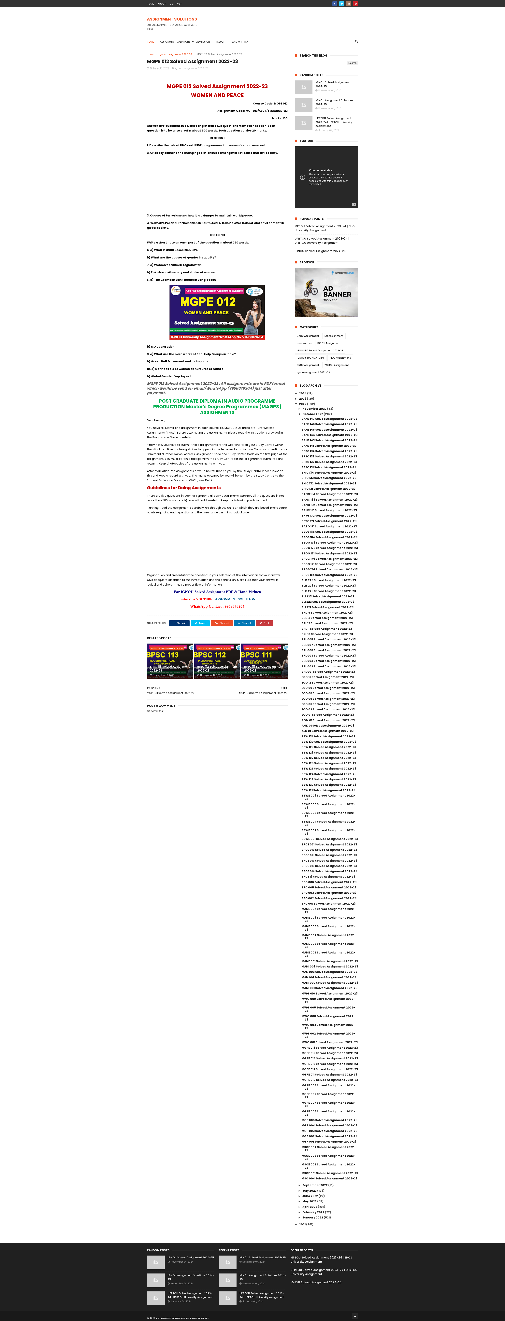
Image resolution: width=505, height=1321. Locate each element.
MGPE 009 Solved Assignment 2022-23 (328, 1087)
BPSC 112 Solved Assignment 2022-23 (217, 669)
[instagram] (348, 3)
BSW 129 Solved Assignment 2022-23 (329, 747)
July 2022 (309, 1191)
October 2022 (313, 414)
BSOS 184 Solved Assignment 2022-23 (329, 537)
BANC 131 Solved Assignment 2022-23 (329, 510)
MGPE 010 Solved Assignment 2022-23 (330, 1080)
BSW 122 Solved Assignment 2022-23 (329, 785)
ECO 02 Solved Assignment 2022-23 (328, 709)
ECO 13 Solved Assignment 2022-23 (328, 677)
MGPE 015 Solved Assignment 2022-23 (330, 1053)
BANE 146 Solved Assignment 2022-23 (329, 424)
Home (150, 41)
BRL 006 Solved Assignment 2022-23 (329, 650)
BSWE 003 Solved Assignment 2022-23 (328, 814)
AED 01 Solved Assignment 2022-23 (328, 731)
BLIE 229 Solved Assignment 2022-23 (329, 580)
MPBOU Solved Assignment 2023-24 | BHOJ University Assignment (325, 228)
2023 (303, 399)
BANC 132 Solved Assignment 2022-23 (330, 505)
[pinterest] (355, 3)
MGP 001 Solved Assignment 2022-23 (329, 1142)
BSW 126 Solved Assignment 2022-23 (329, 763)
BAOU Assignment (308, 336)
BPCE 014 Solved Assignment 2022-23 (329, 871)
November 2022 (314, 409)
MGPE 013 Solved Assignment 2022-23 (330, 1064)
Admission (203, 41)
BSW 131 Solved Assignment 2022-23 (328, 736)
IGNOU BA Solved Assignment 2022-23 (320, 350)
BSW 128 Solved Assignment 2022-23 (329, 753)
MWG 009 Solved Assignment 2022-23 (328, 1000)
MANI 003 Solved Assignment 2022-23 (330, 966)
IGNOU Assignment (329, 343)
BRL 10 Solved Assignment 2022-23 (327, 634)
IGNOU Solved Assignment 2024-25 (320, 251)
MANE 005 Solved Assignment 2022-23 (328, 928)
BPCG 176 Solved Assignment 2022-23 (330, 559)
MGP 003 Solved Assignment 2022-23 (329, 1131)
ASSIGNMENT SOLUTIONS (172, 19)
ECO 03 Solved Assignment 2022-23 (328, 704)
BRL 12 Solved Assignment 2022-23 (327, 623)
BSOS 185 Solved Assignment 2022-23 (329, 532)
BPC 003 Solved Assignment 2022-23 (329, 893)
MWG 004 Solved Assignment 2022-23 (328, 1026)
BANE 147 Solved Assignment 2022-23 (329, 419)
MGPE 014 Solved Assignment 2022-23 (330, 1058)
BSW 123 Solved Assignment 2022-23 (329, 779)
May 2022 (309, 1201)
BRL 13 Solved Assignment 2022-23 (327, 618)
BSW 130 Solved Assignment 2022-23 (329, 742)
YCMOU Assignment (337, 365)
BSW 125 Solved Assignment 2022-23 (329, 769)
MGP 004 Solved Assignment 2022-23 (329, 1125)
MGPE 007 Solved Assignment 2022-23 (328, 1104)
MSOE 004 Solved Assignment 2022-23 (328, 1148)
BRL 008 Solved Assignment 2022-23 (329, 639)
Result (220, 41)
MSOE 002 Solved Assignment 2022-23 (328, 1166)
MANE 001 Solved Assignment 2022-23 (330, 961)
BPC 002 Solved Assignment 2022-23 (329, 898)
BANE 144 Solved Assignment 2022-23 (329, 435)
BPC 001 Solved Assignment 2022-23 (329, 904)
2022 (303, 404)
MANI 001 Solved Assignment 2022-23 (329, 988)
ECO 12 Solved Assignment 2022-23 (328, 683)
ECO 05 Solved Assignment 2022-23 (328, 699)
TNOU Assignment (308, 365)
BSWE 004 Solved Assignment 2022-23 (328, 823)
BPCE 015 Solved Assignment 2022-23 (329, 866)
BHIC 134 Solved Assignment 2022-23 (329, 473)
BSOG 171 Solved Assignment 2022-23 (329, 553)
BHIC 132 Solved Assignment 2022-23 (329, 483)
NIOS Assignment (340, 357)
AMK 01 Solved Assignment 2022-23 (328, 726)
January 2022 (313, 1217)
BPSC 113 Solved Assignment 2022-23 (170, 669)
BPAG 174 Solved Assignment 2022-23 (330, 569)
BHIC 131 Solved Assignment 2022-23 (328, 489)
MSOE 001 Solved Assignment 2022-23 (330, 1173)
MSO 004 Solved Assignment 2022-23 (329, 1178)
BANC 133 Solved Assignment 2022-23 (330, 500)
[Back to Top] (355, 1316)
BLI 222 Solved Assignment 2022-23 (328, 602)
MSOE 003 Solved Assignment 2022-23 (328, 1157)
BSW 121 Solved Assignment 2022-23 (328, 790)
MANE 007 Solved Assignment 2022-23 (328, 910)
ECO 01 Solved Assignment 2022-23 (328, 715)
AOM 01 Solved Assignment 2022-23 (328, 720)
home (150, 3)
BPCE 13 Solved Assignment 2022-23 (328, 877)
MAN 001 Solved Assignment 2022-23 (329, 977)
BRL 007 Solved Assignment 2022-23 (329, 645)
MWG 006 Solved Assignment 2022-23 (328, 1018)
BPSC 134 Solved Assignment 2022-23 (329, 451)
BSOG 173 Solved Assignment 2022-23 (330, 548)
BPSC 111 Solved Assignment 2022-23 (263, 669)
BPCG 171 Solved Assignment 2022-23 (329, 564)
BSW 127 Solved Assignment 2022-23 (329, 758)
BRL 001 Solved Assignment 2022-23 (328, 672)
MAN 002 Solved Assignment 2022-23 (329, 972)
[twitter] (341, 3)
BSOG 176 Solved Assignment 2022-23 (330, 543)
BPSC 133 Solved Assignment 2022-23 (329, 456)
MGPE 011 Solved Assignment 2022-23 (329, 1075)
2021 (302, 1224)
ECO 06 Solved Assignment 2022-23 (328, 693)
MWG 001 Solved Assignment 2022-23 (330, 1042)
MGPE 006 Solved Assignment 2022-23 (328, 1113)
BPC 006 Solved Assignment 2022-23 (329, 882)
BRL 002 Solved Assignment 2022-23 (329, 666)
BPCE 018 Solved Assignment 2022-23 (329, 855)
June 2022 (310, 1196)
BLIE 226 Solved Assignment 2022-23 (329, 591)
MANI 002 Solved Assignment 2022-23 (330, 983)
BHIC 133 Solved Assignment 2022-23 (329, 478)
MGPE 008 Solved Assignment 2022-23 (328, 1095)
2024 (303, 393)
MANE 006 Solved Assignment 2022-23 (328, 919)
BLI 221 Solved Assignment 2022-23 (328, 607)
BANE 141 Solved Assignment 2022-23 (329, 446)
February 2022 (313, 1212)
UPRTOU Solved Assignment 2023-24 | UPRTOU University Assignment (333, 122)
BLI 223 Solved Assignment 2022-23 (328, 596)
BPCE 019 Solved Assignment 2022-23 (329, 850)
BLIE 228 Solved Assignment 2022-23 (329, 586)
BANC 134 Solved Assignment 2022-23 (330, 494)
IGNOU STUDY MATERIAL (310, 357)
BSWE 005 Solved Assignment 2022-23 (328, 806)
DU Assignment (334, 336)
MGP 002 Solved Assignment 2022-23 (329, 1136)
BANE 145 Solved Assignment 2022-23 (329, 430)
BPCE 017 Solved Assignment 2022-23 (329, 861)
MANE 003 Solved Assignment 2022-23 (328, 945)
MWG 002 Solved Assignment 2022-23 (328, 1035)
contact (176, 3)
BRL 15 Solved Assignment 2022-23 (327, 613)
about (162, 3)
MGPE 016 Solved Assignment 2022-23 (330, 1048)
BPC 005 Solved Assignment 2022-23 (329, 887)
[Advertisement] (286, 25)
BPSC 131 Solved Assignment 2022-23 (329, 467)
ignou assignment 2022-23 (175, 54)
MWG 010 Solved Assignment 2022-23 (330, 993)
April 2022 (310, 1207)
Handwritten (240, 41)
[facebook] (334, 3)
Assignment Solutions (175, 41)
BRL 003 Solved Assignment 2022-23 (329, 661)
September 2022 (315, 1185)
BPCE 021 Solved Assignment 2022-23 (329, 844)
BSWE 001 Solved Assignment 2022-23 (330, 839)
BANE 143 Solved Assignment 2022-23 (329, 440)
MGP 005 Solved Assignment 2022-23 (329, 1120)
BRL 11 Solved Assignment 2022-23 (327, 629)
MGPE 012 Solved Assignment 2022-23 (330, 1069)
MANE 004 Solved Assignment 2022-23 (328, 936)
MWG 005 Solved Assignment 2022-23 (328, 1009)
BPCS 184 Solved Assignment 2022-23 (329, 575)
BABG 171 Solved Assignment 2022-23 (329, 526)
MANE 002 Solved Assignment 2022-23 (328, 954)
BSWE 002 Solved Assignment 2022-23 (328, 832)
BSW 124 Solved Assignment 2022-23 (329, 774)
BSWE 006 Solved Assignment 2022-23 (328, 797)
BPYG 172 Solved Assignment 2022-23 (329, 516)
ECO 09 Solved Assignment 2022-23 (328, 688)
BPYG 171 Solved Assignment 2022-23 (329, 521)
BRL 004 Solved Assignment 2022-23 (329, 656)
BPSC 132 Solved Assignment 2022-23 (329, 462)
